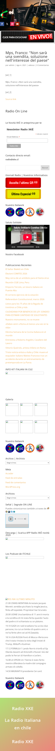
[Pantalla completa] (46, 247)
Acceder (9, 473)
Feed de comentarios (16, 482)
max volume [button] (25, 519)
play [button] (10, 518)
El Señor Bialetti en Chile (17, 269)
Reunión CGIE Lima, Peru (17, 282)
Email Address (13, 137)
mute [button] (16, 519)
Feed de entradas (14, 478)
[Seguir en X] (7, 24)
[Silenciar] (42, 247)
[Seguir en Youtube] (17, 24)
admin (11, 65)
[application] (28, 237)
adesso (31, 65)
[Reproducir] (9, 247)
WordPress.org (13, 487)
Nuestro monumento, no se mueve (22, 319)
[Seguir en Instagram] (12, 24)
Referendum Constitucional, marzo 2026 (25, 299)
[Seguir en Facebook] (2, 24)
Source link (11, 99)
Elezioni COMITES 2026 (16, 273)
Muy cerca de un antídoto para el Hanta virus (27, 278)
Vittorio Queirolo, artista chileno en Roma (26, 347)
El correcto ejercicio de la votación (22, 294)
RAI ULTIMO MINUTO (23, 599)
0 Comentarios (42, 65)
